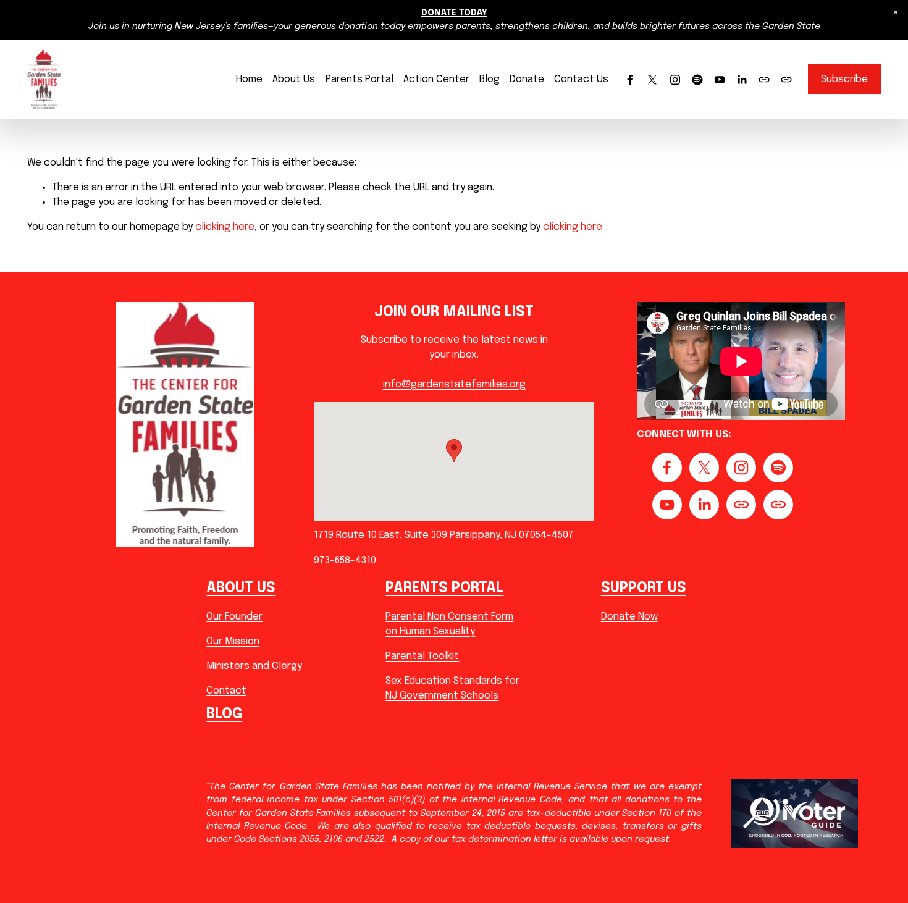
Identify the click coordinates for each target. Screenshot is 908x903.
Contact (226, 691)
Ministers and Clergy (254, 666)
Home (249, 79)
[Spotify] (697, 80)
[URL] (764, 80)
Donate (527, 79)
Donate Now (629, 616)
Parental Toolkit (422, 656)
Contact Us (581, 79)
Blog (489, 79)
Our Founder (234, 616)
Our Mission (232, 641)
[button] (895, 12)
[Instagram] (675, 80)
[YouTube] (719, 80)
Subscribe (844, 79)
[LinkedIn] (742, 80)
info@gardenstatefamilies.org (454, 384)
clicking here (224, 227)
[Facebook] (630, 80)
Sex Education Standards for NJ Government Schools (452, 688)
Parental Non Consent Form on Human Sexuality (449, 624)
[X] (652, 80)
